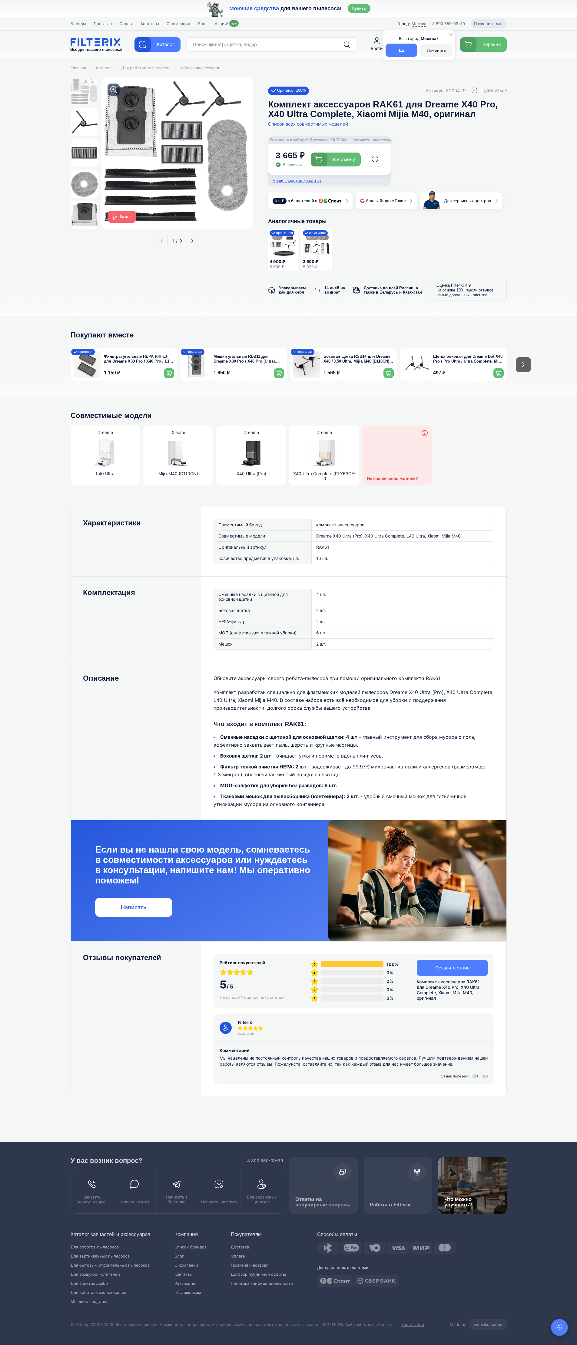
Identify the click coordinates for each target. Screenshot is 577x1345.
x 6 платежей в (296, 200)
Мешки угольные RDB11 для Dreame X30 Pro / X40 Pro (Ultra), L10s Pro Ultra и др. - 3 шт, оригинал (249, 359)
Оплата (126, 23)
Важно (125, 216)
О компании (178, 23)
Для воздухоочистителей (95, 1274)
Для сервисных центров (467, 200)
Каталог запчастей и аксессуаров (110, 1234)
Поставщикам (187, 1292)
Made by (476, 1324)
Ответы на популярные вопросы (323, 1202)
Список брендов (190, 1247)
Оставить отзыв (452, 968)
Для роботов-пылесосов (95, 1247)
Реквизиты (184, 1283)
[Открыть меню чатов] (559, 1327)
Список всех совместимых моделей (308, 124)
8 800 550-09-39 (265, 1160)
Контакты (150, 23)
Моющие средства (89, 1301)
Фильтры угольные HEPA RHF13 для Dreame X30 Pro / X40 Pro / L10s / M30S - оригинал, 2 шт (139, 359)
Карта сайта (412, 1324)
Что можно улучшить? (458, 1202)
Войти (377, 48)
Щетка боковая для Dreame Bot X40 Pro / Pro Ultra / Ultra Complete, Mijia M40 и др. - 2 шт (468, 359)
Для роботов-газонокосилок (98, 1292)
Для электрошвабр (89, 1283)
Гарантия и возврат (249, 1265)
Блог (202, 23)
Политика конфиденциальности (262, 1283)
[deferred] (375, 159)
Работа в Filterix (390, 1205)
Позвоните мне (489, 23)
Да (401, 50)
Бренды (78, 23)
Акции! (226, 23)
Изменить (436, 50)
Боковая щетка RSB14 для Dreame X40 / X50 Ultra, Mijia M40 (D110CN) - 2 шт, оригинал (357, 359)
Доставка (103, 23)
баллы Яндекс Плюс (386, 200)
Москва (419, 23)
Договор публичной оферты (258, 1274)
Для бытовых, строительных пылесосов (110, 1265)
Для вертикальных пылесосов (100, 1256)
